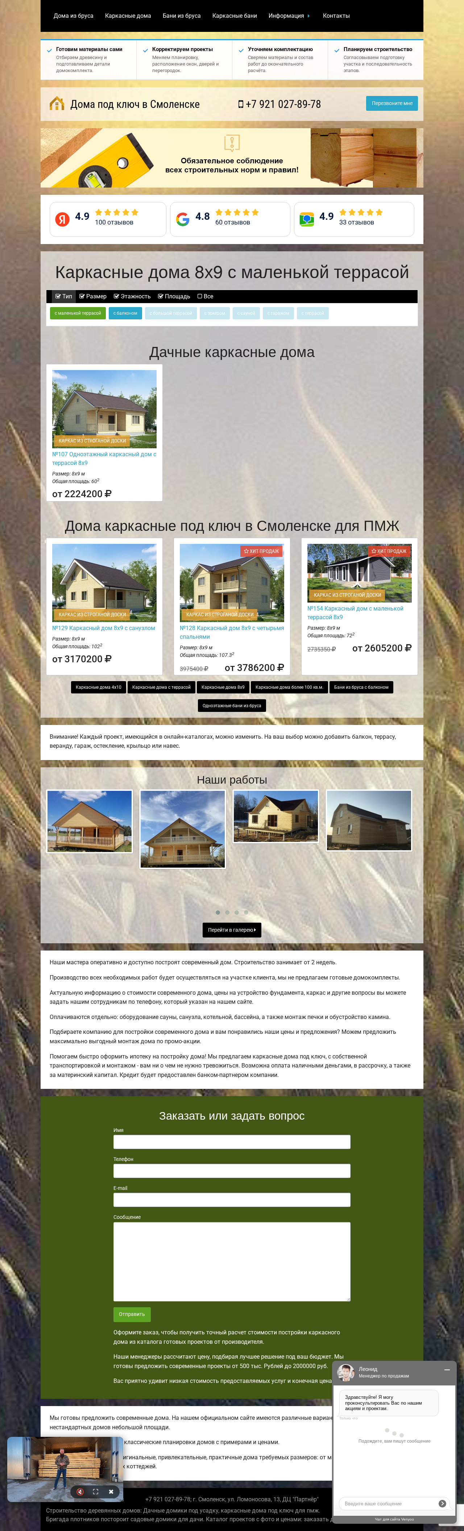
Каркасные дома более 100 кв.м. (289, 687)
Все (207, 296)
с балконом (125, 313)
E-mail (120, 1188)
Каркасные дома (128, 15)
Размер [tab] (96, 296)
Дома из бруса (74, 15)
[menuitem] (73, 16)
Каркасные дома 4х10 (98, 687)
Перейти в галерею (231, 930)
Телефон (123, 1159)
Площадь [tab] (176, 296)
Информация (286, 15)
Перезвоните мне (392, 103)
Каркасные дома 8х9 (223, 687)
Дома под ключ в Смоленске (134, 104)
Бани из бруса (182, 15)
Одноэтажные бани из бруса (232, 705)
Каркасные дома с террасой (161, 687)
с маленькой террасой (78, 313)
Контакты (336, 15)
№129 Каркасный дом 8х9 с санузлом (103, 628)
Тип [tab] (66, 296)
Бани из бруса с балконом (361, 687)
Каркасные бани (234, 15)
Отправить (132, 1314)
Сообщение (127, 1217)
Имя (118, 1130)
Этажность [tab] (135, 296)
